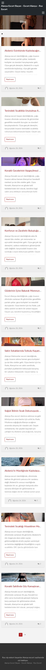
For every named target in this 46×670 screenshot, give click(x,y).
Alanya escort (28, 658)
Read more (10, 79)
